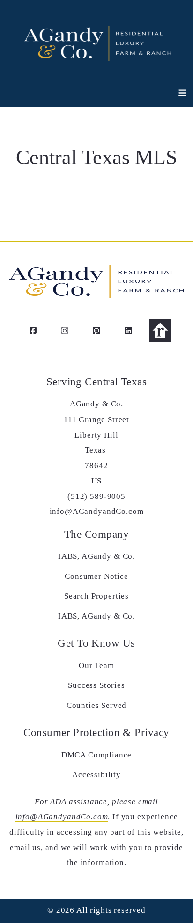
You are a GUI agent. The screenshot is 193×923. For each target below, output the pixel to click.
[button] (177, 93)
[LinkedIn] (128, 330)
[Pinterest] (96, 330)
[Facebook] (33, 330)
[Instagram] (64, 330)
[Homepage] (96, 42)
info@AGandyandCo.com (61, 816)
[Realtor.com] (160, 330)
